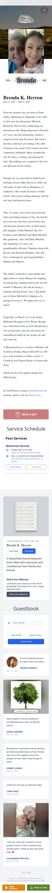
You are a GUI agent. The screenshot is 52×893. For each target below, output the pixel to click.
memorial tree (37, 390)
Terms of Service (33, 881)
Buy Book (29, 551)
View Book (13, 551)
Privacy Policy (18, 881)
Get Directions (15, 467)
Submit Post (26, 641)
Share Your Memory (18, 594)
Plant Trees (36, 467)
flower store (34, 395)
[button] (26, 697)
